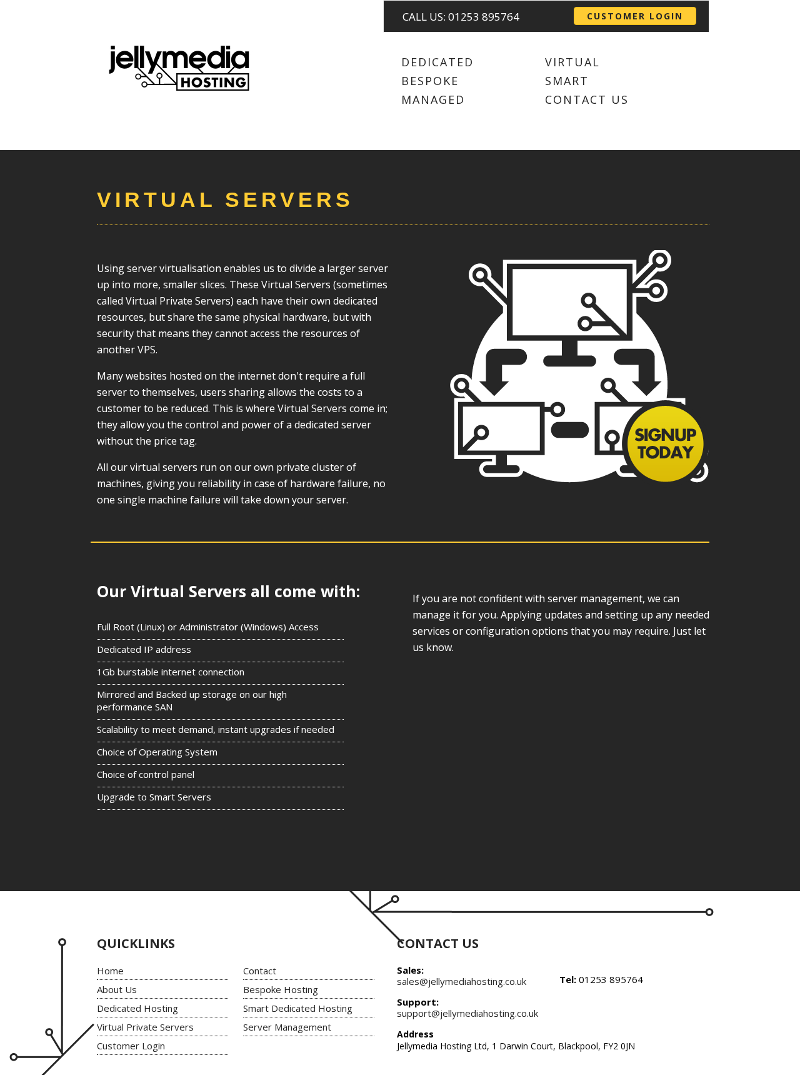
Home (110, 970)
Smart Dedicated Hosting (297, 1008)
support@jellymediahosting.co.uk (467, 1013)
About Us (117, 989)
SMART (567, 80)
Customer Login (131, 1045)
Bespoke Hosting (280, 989)
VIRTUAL (572, 61)
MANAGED (433, 99)
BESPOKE (430, 80)
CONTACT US (587, 99)
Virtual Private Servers (145, 1027)
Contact (259, 970)
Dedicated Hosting (137, 1008)
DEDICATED (437, 61)
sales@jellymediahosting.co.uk (461, 981)
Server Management (287, 1027)
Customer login (635, 16)
